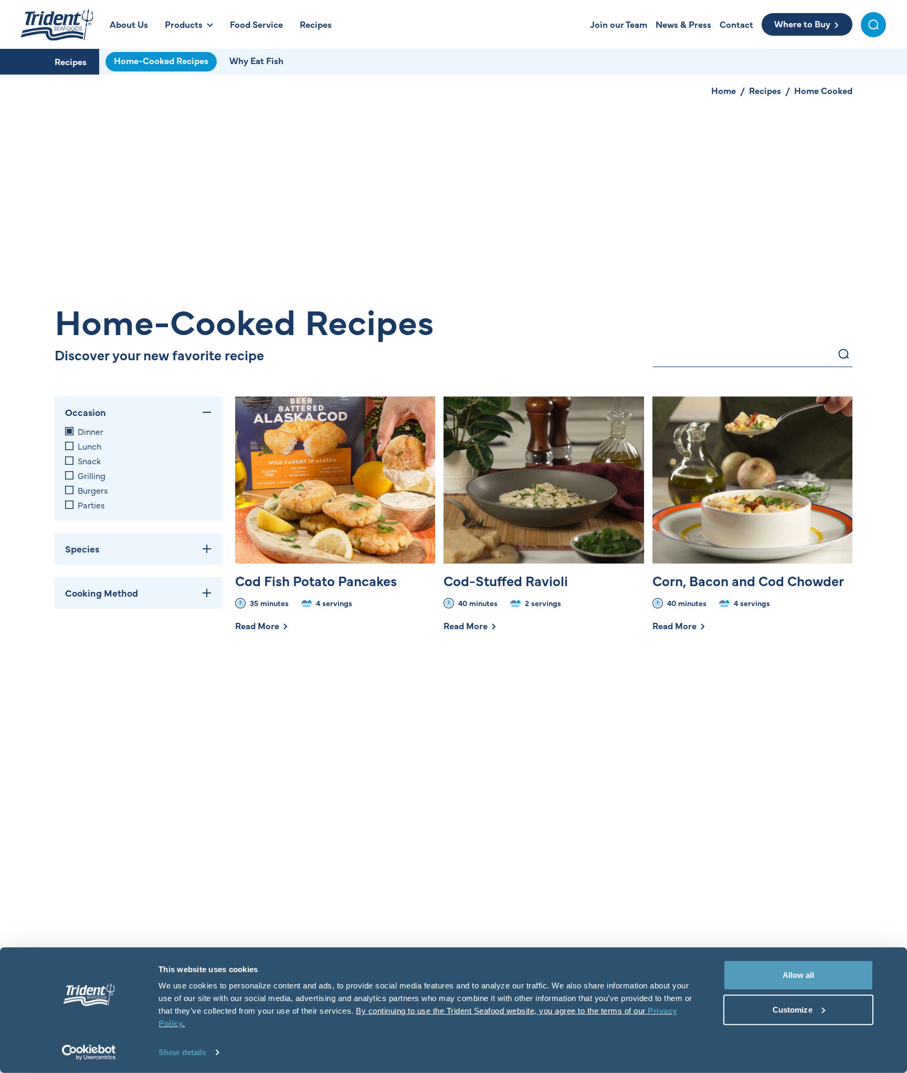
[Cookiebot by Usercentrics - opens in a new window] (89, 1052)
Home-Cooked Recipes (161, 60)
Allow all (799, 975)
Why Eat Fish (256, 60)
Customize (793, 1009)
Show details (182, 1052)
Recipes (71, 61)
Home (723, 90)
